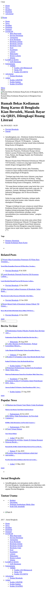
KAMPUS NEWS (12, 60)
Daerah (7, 131)
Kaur (11, 48)
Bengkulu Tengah (16, 44)
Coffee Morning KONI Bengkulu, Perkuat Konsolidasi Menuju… (22, 350)
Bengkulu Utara (15, 46)
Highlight (8, 12)
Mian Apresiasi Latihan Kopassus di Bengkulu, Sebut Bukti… (17, 295)
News (7, 8)
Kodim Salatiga (15, 82)
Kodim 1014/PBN (16, 84)
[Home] (4, 18)
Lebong (12, 52)
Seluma (12, 58)
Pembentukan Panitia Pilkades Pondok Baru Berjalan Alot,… (21, 337)
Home (7, 6)
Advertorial (9, 14)
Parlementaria (10, 64)
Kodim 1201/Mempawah (23, 68)
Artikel (7, 78)
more (2, 319)
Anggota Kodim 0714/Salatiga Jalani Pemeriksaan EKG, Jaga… (23, 387)
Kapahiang (14, 50)
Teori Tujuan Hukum (11, 433)
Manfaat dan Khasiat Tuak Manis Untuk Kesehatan (19, 409)
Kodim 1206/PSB (16, 80)
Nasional (8, 29)
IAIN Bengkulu (15, 62)
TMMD (12, 66)
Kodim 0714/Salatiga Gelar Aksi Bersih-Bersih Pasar (19, 361)
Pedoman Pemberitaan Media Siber (22, 504)
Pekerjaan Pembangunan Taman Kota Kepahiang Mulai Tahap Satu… (24, 374)
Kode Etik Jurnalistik (17, 506)
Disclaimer (13, 502)
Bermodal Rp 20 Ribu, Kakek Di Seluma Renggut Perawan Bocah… (23, 446)
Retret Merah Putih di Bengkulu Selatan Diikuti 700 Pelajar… (17, 310)
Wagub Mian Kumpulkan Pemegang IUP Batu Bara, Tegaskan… (18, 266)
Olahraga (13, 355)
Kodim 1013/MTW (21, 72)
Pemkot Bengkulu (16, 76)
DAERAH (9, 31)
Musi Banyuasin (15, 33)
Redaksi (13, 500)
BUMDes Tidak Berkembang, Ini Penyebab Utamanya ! (20, 422)
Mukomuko (14, 54)
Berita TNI (18, 70)
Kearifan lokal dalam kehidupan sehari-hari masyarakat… (21, 459)
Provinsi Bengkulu (16, 35)
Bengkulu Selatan (16, 42)
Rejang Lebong (15, 56)
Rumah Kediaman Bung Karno (16, 243)
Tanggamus (14, 37)
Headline (8, 10)
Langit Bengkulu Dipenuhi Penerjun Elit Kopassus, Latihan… (17, 281)
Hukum (12, 451)
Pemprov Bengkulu (12, 241)
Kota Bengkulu (15, 40)
